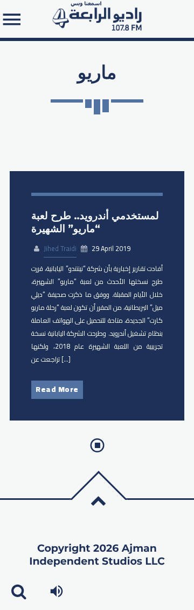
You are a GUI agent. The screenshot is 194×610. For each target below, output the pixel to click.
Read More (57, 389)
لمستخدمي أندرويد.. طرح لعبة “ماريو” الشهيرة (95, 222)
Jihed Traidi (60, 248)
